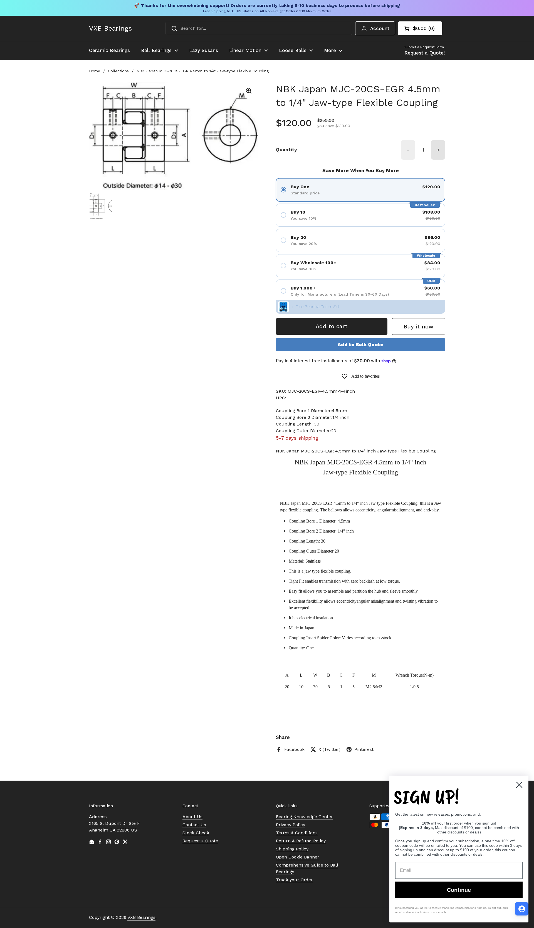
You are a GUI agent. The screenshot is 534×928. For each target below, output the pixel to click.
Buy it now (418, 326)
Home (94, 71)
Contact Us (194, 824)
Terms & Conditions (297, 832)
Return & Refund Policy (301, 840)
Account (379, 28)
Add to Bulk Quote (360, 344)
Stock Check (195, 832)
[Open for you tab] (521, 908)
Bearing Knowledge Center (304, 816)
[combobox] (258, 28)
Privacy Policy (290, 824)
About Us (192, 816)
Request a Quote (200, 840)
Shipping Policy (292, 849)
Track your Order (294, 879)
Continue (459, 890)
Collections (118, 71)
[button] (420, 28)
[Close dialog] (519, 785)
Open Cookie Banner (297, 857)
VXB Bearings (110, 28)
